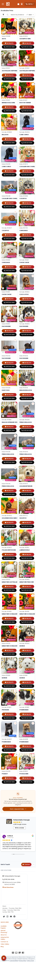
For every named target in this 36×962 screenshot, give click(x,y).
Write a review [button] (19, 828)
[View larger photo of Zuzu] (33, 691)
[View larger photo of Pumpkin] (15, 116)
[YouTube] (11, 916)
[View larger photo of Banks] (15, 339)
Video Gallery (5, 944)
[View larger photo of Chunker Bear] (33, 371)
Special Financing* (4, 931)
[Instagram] (7, 916)
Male (6, 36)
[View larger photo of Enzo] (33, 659)
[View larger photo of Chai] (33, 116)
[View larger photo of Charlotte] (15, 499)
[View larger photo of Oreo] (15, 659)
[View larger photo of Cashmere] (33, 307)
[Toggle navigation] (3, 4)
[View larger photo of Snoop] (33, 563)
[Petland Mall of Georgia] (8, 4)
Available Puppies (3, 927)
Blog (2, 946)
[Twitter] (4, 916)
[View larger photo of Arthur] (15, 180)
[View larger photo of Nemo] (33, 212)
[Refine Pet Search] (3, 15)
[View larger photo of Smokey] (33, 723)
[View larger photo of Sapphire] (15, 723)
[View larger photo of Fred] (15, 84)
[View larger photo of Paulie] (33, 435)
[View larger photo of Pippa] (33, 531)
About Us (4, 935)
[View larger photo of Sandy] (15, 595)
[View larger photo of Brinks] (15, 755)
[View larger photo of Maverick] (15, 20)
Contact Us (4, 942)
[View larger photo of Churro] (15, 244)
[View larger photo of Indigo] (15, 435)
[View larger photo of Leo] (15, 627)
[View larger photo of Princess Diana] (15, 531)
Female (24, 68)
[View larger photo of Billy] (33, 84)
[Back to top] (33, 864)
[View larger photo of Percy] (33, 755)
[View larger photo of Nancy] (15, 212)
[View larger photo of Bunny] (33, 52)
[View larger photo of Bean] (33, 499)
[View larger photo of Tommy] (15, 371)
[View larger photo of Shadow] (15, 275)
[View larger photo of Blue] (33, 20)
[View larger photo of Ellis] (33, 275)
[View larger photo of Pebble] (15, 467)
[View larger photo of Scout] (15, 563)
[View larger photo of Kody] (33, 180)
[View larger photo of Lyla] (33, 244)
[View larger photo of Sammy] (15, 307)
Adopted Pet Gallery (5, 938)
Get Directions (8, 887)
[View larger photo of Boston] (33, 339)
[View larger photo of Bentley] (33, 627)
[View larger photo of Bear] (33, 148)
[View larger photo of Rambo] (15, 52)
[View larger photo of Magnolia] (15, 691)
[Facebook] (14, 916)
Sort (30, 15)
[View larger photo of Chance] (15, 148)
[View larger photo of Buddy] (33, 467)
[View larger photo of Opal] (33, 403)
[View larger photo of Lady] (15, 403)
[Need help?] (3, 958)
